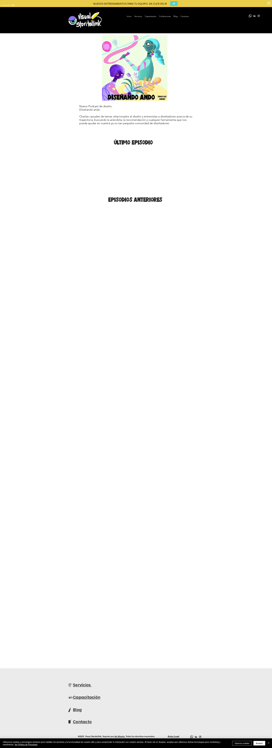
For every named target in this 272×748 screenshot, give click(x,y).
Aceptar (259, 743)
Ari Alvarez (119, 736)
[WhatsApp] (250, 15)
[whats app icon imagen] (191, 736)
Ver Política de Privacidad (26, 744)
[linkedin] (254, 15)
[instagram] (258, 15)
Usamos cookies (242, 743)
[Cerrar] (268, 743)
